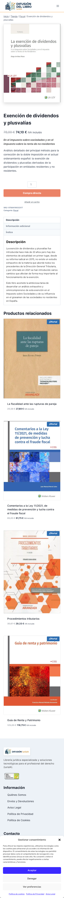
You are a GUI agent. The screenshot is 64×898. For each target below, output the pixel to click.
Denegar (32, 878)
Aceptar (32, 870)
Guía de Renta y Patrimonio (23, 720)
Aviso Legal (50, 894)
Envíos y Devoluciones (20, 801)
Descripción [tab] (12, 220)
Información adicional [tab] (18, 226)
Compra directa (32, 193)
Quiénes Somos (16, 794)
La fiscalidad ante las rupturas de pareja (32, 403)
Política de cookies (17, 894)
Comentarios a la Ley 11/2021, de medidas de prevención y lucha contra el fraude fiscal (30, 509)
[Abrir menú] (57, 6)
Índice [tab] (9, 232)
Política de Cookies (18, 820)
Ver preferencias (32, 886)
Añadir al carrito (32, 202)
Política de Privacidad (35, 894)
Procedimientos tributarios (23, 618)
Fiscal (15, 210)
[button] (59, 839)
